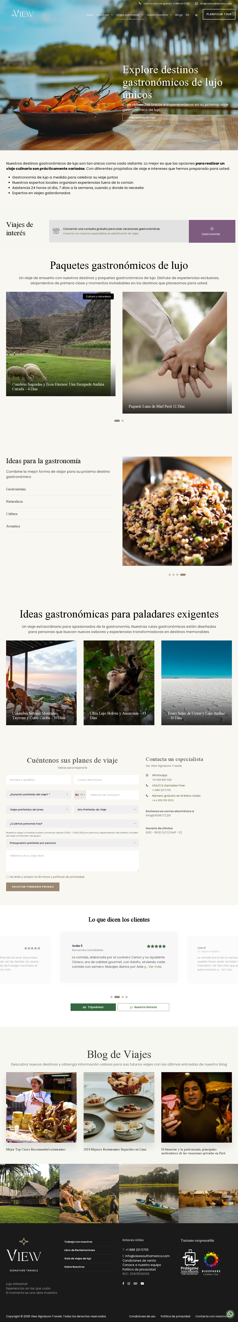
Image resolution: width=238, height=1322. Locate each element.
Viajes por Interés (127, 15)
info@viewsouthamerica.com (216, 3)
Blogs (179, 15)
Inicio (90, 15)
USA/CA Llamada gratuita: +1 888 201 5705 (166, 3)
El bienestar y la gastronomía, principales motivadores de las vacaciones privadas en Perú (193, 1151)
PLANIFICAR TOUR (219, 14)
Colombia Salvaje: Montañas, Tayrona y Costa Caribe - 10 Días (38, 715)
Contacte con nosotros (211, 1316)
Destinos (103, 15)
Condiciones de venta (139, 1260)
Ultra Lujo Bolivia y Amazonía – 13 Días (118, 715)
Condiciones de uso (142, 1316)
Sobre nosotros (157, 15)
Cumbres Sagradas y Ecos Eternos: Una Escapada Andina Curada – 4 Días (58, 386)
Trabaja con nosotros (78, 1242)
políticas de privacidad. (69, 877)
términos (44, 877)
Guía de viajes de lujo (77, 1258)
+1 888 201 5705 (137, 1250)
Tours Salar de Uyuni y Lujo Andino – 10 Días (196, 715)
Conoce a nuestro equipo (141, 1265)
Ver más (155, 966)
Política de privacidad (139, 1269)
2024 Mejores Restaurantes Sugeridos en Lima (115, 1149)
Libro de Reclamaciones (79, 1250)
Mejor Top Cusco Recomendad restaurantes (36, 1149)
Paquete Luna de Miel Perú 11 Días (157, 406)
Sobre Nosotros (74, 1267)
